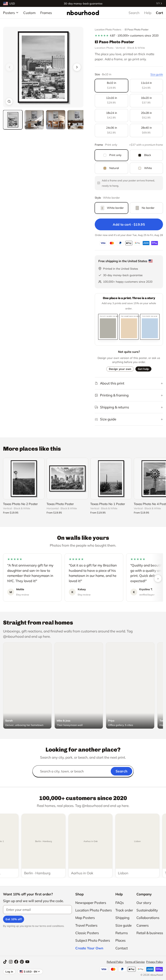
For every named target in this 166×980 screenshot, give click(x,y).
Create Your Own (89, 948)
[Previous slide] (9, 67)
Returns (121, 933)
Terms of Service (135, 961)
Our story (143, 902)
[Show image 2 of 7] (34, 119)
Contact (121, 948)
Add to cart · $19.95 (129, 224)
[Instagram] (11, 962)
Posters (9, 13)
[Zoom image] (9, 101)
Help (147, 13)
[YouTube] (27, 962)
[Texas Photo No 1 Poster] (111, 478)
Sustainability (147, 910)
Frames (46, 13)
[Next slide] (77, 67)
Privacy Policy (154, 961)
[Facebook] (16, 962)
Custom (29, 13)
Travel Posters (86, 925)
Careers (142, 925)
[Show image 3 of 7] (55, 119)
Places (120, 940)
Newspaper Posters (90, 902)
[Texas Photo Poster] (67, 478)
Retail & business (149, 933)
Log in (9, 971)
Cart (159, 13)
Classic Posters (87, 933)
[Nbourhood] (83, 12)
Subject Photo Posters (92, 940)
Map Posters (85, 917)
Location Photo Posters (108, 29)
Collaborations (147, 917)
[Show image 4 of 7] (77, 119)
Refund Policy (115, 961)
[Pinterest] (22, 962)
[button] (43, 67)
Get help (143, 368)
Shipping (122, 917)
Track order (124, 910)
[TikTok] (5, 962)
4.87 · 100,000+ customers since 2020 (127, 35)
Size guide (156, 74)
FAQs (119, 902)
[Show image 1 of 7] (12, 119)
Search (134, 13)
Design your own (120, 368)
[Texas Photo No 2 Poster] (24, 478)
